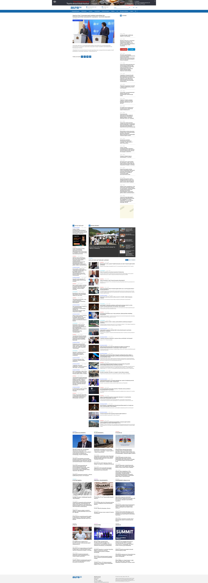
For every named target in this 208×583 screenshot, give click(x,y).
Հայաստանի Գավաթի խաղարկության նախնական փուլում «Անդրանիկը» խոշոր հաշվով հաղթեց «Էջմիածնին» (81, 555)
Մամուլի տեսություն (101, 480)
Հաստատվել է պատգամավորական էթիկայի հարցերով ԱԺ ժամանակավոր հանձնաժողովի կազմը (127, 94)
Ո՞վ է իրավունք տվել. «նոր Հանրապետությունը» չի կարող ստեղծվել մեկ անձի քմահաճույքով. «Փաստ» (104, 503)
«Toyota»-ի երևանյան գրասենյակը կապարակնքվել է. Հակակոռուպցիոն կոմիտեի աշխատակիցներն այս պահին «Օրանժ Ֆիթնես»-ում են (115, 422)
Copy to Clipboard (90, 57)
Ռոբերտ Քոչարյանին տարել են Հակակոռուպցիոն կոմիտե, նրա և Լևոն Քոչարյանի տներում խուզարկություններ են (117, 289)
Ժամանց (118, 524)
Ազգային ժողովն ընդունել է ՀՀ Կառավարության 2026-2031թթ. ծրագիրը (79, 280)
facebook (82, 57)
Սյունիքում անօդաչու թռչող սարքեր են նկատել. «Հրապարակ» (104, 513)
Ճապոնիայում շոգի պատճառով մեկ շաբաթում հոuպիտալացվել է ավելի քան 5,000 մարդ (79, 294)
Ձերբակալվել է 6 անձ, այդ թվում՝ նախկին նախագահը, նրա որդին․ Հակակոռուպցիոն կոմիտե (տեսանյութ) (117, 264)
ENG (136, 7)
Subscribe (124, 49)
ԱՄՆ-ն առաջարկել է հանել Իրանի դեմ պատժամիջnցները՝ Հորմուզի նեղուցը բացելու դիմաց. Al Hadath (80, 372)
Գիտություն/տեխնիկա (122, 480)
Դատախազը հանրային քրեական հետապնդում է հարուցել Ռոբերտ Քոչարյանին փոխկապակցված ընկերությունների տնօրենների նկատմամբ (79, 338)
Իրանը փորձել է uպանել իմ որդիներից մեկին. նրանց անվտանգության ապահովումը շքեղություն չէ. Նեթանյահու (115, 330)
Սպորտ (75, 524)
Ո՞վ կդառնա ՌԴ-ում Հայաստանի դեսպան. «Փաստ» (104, 498)
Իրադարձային (75, 291)
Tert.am (76, 8)
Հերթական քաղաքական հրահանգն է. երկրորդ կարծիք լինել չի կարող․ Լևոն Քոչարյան (127, 86)
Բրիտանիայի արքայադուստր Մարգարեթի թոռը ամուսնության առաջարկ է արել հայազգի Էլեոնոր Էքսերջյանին (125, 555)
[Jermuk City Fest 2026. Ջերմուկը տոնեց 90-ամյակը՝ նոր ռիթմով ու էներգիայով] (104, 236)
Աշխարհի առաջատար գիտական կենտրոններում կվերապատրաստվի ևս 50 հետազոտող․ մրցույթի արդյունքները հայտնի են (125, 499)
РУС (133, 7)
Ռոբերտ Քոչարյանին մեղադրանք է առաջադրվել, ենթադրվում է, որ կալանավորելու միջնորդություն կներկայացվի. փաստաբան (79, 396)
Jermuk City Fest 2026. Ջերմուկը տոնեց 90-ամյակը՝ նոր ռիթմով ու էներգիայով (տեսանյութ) (104, 463)
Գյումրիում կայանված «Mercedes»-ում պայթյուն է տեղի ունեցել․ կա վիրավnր (114, 372)
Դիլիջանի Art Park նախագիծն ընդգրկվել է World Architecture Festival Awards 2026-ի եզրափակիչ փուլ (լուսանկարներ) (103, 468)
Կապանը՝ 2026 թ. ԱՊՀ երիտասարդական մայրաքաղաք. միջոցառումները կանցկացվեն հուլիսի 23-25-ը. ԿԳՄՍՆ (103, 563)
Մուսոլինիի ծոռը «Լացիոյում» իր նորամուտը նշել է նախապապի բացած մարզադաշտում (126, 108)
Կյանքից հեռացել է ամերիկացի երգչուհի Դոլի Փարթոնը (126, 36)
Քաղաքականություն (77, 20)
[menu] (135, 11)
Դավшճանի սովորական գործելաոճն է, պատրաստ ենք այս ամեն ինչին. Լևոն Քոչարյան (80, 366)
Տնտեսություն (99, 432)
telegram (87, 57)
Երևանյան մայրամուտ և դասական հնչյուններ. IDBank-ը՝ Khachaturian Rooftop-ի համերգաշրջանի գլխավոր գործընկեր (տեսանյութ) (103, 551)
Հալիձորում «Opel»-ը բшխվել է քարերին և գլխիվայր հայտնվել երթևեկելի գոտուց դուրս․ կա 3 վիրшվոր (126, 101)
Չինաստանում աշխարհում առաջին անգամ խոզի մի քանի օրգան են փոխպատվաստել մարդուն (124, 519)
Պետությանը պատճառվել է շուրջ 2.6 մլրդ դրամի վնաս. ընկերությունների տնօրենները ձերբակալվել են (79, 301)
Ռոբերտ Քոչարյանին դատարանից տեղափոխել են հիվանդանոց (112, 272)
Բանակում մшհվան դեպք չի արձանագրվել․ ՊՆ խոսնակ (126, 157)
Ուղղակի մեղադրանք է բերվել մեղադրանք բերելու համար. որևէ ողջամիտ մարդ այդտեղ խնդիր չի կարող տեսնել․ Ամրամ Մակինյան (127, 180)
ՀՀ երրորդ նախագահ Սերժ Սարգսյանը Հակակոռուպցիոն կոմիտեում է (79, 360)
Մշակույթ (97, 524)
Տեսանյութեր (95, 225)
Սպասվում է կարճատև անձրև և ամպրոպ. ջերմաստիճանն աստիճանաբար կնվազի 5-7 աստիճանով (79, 354)
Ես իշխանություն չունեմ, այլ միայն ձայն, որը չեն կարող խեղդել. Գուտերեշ (80, 389)
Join (132, 49)
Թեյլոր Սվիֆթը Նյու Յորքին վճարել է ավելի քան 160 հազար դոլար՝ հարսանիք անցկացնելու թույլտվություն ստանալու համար (125, 561)
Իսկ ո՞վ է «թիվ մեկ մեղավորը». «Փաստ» (102, 508)
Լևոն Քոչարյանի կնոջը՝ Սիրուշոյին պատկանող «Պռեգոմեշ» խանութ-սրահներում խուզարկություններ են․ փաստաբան (115, 389)
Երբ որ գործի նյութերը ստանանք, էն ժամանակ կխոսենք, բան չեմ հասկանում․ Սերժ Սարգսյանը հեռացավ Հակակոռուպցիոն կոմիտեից (80, 287)
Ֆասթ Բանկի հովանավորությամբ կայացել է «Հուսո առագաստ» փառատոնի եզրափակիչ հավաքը (103, 557)
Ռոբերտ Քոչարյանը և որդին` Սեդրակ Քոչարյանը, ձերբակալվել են (112, 280)
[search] (129, 7)
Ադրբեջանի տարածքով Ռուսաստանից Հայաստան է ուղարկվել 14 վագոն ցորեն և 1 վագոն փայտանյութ (126, 141)
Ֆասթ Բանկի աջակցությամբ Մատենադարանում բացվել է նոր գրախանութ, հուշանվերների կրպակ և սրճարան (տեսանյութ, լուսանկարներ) (103, 543)
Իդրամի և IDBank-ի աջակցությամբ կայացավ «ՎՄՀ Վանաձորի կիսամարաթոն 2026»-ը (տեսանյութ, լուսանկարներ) (82, 561)
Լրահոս (124, 15)
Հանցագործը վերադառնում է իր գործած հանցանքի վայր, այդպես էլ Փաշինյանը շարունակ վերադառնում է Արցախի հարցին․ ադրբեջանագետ (117, 381)
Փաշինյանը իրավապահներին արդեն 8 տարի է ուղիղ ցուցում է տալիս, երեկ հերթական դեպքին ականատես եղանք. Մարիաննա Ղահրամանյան (79, 346)
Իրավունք (74, 247)
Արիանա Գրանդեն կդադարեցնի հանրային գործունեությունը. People (124, 550)
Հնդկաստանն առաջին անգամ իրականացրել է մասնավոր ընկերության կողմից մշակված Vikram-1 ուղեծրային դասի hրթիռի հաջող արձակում (125, 506)
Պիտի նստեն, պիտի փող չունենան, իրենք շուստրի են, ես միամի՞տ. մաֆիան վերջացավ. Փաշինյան (116, 297)
